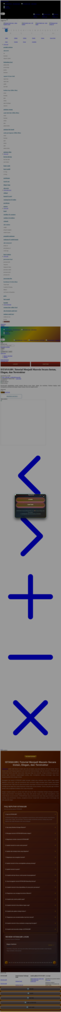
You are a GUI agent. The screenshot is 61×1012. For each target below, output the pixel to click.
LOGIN (30, 499)
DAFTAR (30, 504)
